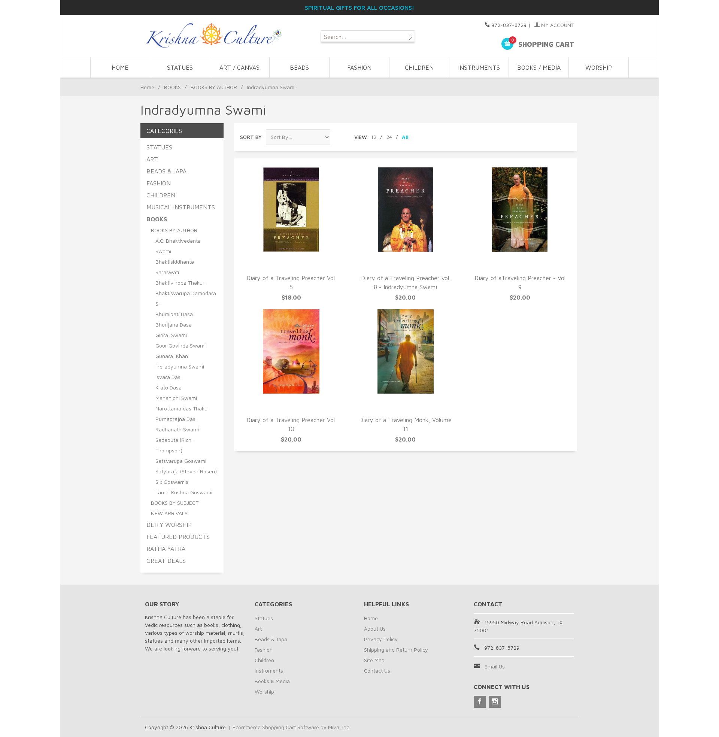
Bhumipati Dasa (174, 314)
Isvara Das (167, 377)
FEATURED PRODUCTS (178, 536)
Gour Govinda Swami (180, 345)
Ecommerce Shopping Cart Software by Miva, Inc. (291, 727)
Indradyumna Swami (179, 366)
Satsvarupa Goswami (180, 461)
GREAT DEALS (166, 560)
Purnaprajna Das (175, 419)
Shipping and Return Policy (396, 649)
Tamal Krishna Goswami (183, 492)
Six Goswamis (171, 482)
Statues (264, 618)
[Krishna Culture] (213, 36)
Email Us (495, 666)
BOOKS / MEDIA (539, 67)
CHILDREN (419, 67)
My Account (557, 25)
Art (258, 628)
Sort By (251, 137)
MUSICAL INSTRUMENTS (180, 207)
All (405, 137)
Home (120, 67)
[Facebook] (480, 702)
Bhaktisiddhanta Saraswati (174, 266)
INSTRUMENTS (479, 67)
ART (152, 159)
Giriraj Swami (171, 335)
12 (373, 137)
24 (389, 137)
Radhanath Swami (177, 429)
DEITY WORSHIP (169, 524)
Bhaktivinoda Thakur (179, 282)
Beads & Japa (271, 639)
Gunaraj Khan (171, 356)
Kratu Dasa (168, 387)
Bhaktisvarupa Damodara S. (185, 298)
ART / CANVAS (239, 67)
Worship (264, 691)
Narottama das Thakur (182, 408)
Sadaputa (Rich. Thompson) (173, 445)
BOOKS (172, 87)
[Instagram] (495, 702)
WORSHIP (598, 67)
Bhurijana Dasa (173, 324)
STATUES (180, 67)
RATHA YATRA (165, 548)
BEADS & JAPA (166, 171)
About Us (375, 628)
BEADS (299, 67)
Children (264, 660)
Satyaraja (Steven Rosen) (186, 471)
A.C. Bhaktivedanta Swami (178, 245)
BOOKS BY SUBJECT (174, 503)
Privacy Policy (381, 639)
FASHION (359, 67)
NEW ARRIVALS (169, 513)
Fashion (264, 649)
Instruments (269, 670)
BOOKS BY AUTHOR (214, 87)
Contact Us (377, 670)
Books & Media (272, 681)
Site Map (374, 660)
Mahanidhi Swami (176, 398)
